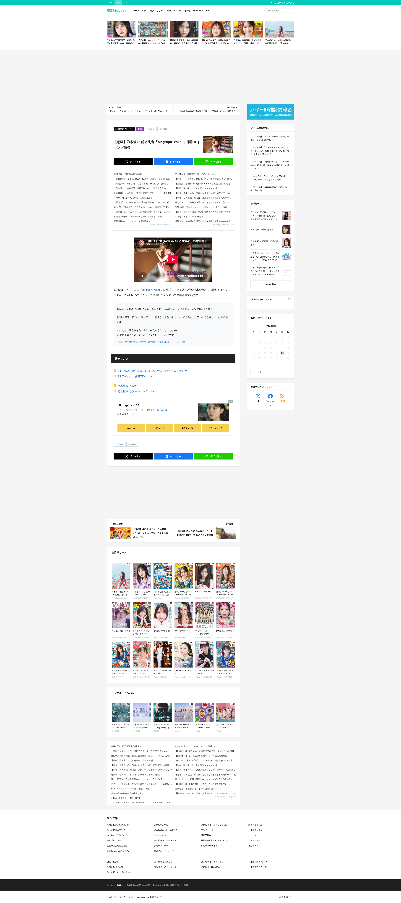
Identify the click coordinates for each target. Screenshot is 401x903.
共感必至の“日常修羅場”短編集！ (129, 174)
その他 (187, 10)
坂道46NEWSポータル (211, 845)
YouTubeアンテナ (201, 10)
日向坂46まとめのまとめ (165, 840)
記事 (166, 409)
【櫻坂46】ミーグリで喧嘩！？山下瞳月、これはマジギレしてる (205, 793)
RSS (282, 401)
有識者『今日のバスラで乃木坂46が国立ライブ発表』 (139, 216)
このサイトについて (284, 2)
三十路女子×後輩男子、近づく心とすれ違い (195, 174)
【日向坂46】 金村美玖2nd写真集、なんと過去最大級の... (141, 188)
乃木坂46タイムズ (115, 866)
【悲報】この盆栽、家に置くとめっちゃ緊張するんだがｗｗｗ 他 (205, 197)
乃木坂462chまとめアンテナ (167, 829)
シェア (175, 161)
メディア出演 (148, 10)
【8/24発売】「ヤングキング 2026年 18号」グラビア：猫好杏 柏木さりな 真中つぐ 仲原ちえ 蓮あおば (269, 151)
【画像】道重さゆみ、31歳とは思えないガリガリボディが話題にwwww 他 (205, 192)
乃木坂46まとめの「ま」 (212, 861)
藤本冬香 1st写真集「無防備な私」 (127, 793)
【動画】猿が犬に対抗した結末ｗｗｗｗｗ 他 (196, 188)
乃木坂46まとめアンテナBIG (214, 824)
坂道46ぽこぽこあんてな (118, 850)
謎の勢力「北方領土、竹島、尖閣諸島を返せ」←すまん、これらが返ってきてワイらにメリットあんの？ (142, 755)
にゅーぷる (253, 835)
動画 (169, 10)
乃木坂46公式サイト (130, 385)
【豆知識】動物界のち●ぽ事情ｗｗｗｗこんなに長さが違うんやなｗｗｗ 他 (205, 183)
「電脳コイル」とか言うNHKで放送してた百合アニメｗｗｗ (142, 211)
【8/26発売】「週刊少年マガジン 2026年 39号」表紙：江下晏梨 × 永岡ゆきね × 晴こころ (269, 165)
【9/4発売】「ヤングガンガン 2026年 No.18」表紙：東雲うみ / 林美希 (268, 177)
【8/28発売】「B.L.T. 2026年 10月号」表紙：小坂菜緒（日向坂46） (143, 178)
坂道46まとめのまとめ (117, 845)
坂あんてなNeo (255, 824)
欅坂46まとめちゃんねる (165, 866)
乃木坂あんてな (161, 824)
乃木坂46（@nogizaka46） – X (136, 391)
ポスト (135, 161)
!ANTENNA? (207, 835)
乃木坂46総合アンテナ (117, 829)
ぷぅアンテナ (254, 840)
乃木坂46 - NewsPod (210, 866)
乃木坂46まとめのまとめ (118, 824)
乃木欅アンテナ (255, 829)
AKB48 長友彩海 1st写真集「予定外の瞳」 (131, 788)
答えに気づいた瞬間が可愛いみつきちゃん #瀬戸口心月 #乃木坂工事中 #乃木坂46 (205, 202)
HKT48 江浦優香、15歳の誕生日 (126, 797)
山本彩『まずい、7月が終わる (189, 216)
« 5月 (260, 371)
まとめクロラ (160, 835)
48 (110, 2)
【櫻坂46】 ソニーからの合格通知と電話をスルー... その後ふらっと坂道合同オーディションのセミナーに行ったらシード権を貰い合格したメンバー (143, 202)
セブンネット (159, 428)
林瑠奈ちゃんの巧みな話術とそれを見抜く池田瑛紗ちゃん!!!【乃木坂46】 (205, 221)
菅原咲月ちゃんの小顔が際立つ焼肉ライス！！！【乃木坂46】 (143, 192)
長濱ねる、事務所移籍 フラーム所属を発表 (195, 788)
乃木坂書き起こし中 (257, 866)
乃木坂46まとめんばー (164, 861)
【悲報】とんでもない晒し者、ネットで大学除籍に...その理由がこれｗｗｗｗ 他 (205, 178)
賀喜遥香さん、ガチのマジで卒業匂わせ (132, 221)
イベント (178, 10)
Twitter (160, 409)
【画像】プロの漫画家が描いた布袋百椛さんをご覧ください (203, 211)
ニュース (135, 10)
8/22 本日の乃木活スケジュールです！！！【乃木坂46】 (201, 207)
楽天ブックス (187, 428)
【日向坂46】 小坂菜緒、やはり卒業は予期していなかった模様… (143, 183)
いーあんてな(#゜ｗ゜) (117, 835)
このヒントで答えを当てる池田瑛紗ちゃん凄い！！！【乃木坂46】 (142, 783)
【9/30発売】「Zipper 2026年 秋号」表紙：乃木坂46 (268, 188)
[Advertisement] (200, 77)
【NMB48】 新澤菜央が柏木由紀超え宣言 (133, 197)
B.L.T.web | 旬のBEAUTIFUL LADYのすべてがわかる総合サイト (155, 371)
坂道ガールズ (254, 845)
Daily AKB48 (112, 861)
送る (215, 161)
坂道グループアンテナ (164, 850)
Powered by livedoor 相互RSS (161, 225)
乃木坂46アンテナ (115, 840)
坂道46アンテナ (161, 845)
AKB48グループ (154, 896)
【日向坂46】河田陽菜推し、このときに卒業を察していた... (203, 783)
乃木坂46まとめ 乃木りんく (119, 872)
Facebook (270, 402)
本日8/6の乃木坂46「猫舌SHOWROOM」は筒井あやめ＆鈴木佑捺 (206, 760)
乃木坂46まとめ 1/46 (257, 861)
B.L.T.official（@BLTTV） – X (135, 376)
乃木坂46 (150, 129)
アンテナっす (207, 829)
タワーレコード (215, 428)
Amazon (131, 428)
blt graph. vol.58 (151, 289)
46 (118, 2)
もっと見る (271, 284)
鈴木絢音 (163, 129)
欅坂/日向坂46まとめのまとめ (214, 840)
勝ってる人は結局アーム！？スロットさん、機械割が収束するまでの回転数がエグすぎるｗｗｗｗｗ (143, 207)
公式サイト (151, 409)
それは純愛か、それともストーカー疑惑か (195, 746)
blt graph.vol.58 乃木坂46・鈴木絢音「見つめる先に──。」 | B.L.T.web (155, 341)
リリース (160, 10)
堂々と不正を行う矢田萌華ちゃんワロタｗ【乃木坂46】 (137, 779)
